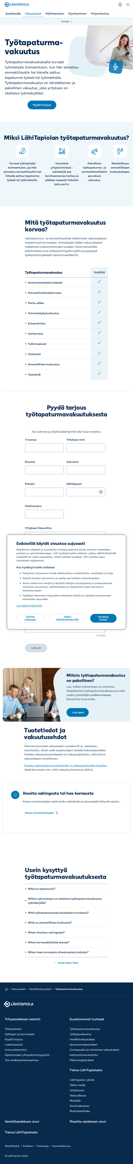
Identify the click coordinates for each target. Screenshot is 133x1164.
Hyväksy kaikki (103, 618)
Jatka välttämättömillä (67, 618)
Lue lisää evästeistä (29, 605)
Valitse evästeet (30, 618)
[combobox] (44, 510)
